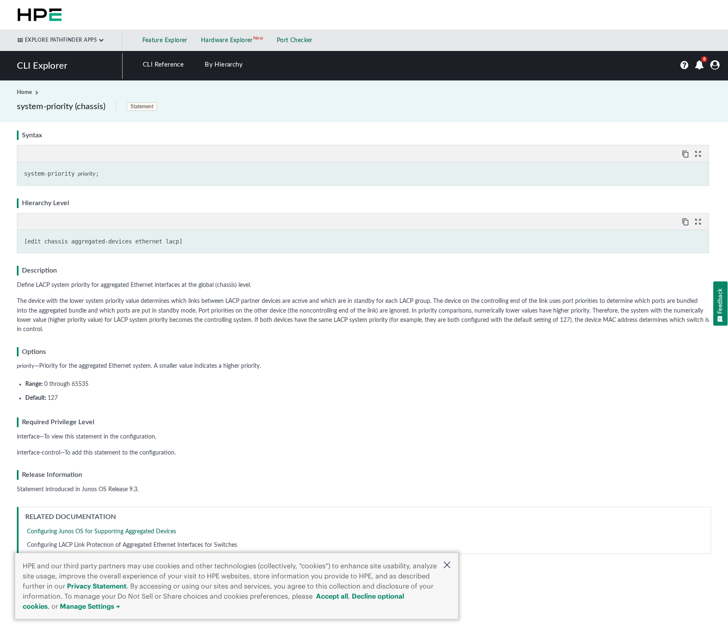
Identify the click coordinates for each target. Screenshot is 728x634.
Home (24, 92)
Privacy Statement (96, 586)
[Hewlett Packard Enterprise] (38, 15)
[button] (447, 566)
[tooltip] (686, 153)
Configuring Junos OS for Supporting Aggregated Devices (101, 532)
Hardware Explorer (227, 40)
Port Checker (295, 40)
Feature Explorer (164, 40)
